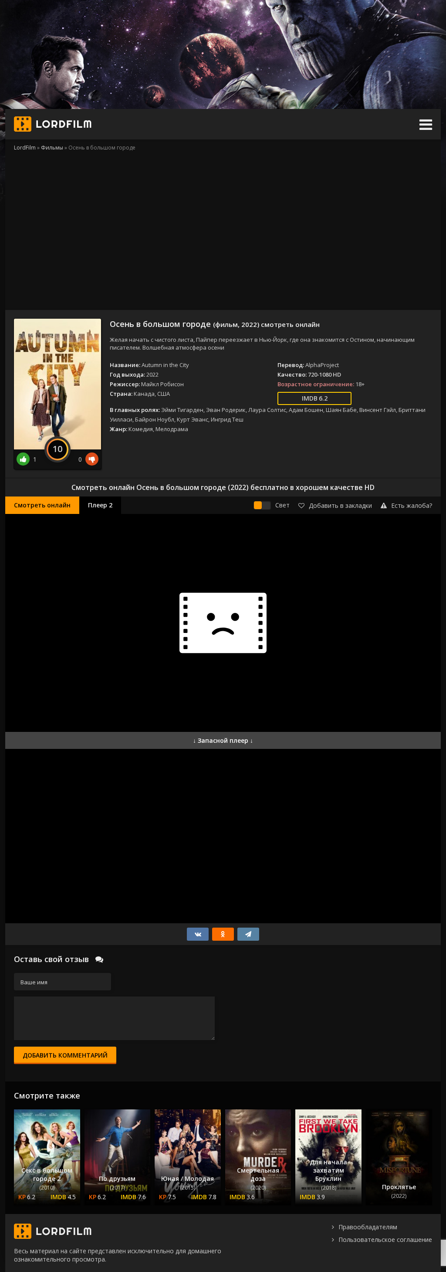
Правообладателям (367, 1227)
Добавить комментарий (65, 1055)
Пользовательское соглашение (385, 1239)
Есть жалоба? (411, 505)
